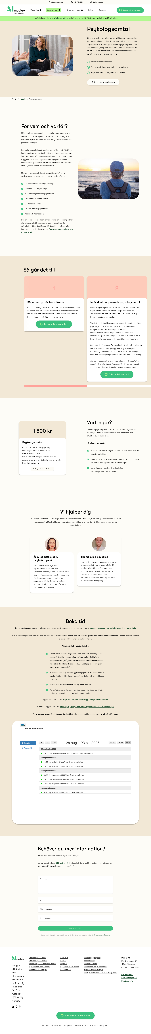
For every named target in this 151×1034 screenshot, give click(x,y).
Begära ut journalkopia (93, 970)
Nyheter (63, 964)
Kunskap (102, 10)
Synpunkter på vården (69, 967)
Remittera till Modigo (38, 970)
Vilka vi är (64, 958)
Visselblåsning (89, 961)
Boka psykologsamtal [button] (119, 374)
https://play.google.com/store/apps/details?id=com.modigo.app (87, 707)
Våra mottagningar (57, 2)
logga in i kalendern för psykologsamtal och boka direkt (113, 628)
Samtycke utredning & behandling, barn (100, 973)
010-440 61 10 (78, 2)
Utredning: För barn (37, 958)
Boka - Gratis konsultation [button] (77, 1015)
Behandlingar (52, 10)
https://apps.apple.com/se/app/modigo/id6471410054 (85, 699)
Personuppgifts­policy (92, 958)
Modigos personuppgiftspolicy (101, 935)
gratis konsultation (60, 18)
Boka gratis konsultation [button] (132, 10)
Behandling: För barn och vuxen (42, 964)
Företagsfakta (127, 981)
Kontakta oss (65, 970)
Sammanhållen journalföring (95, 967)
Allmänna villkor (90, 964)
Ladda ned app (98, 2)
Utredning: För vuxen (38, 961)
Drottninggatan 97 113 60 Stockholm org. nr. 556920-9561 (130, 964)
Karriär (63, 961)
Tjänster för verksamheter (39, 967)
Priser (90, 10)
